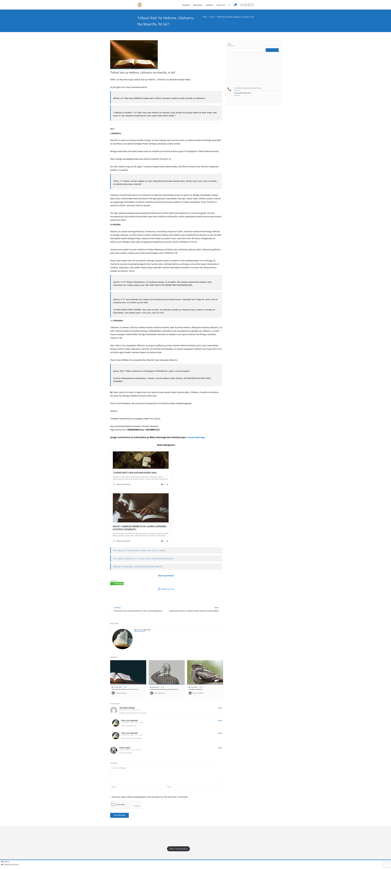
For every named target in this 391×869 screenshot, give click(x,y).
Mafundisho (197, 5)
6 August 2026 (118, 687)
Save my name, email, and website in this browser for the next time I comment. (150, 797)
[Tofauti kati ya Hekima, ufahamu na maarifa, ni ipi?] (134, 55)
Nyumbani (186, 5)
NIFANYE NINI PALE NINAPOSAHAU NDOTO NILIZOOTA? (164, 689)
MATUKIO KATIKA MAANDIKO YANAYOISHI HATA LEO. (125, 689)
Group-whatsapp (196, 437)
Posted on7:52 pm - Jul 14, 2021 (130, 710)
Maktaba (209, 5)
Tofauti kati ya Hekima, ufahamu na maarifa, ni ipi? (142, 72)
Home (205, 17)
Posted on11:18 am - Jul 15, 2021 (132, 722)
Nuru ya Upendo (121, 693)
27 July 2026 (194, 687)
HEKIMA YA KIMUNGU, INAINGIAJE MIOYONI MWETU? (138, 567)
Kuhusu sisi (221, 5)
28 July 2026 (155, 687)
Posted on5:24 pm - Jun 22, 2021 (130, 750)
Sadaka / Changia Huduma (178, 849)
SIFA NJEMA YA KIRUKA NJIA (195, 689)
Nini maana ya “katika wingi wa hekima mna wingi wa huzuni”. (140, 550)
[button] (229, 5)
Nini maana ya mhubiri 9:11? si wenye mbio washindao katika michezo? (143, 559)
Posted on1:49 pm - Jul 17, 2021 (132, 735)
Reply (220, 708)
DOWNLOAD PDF (167, 589)
